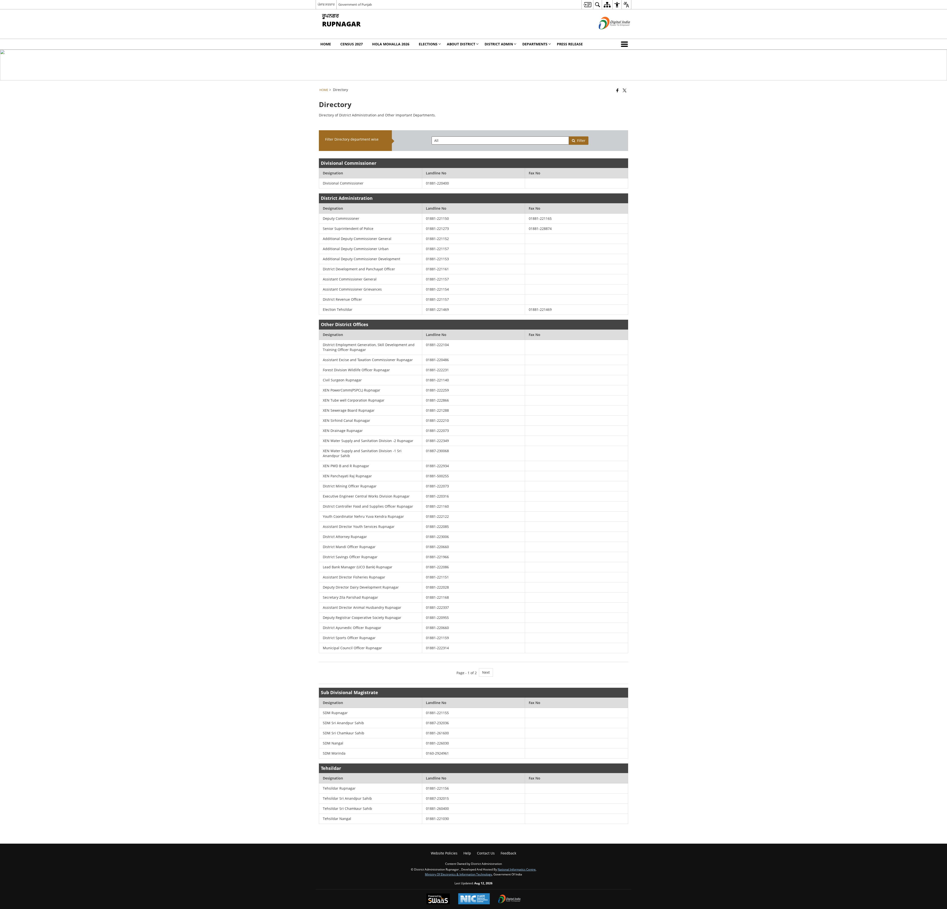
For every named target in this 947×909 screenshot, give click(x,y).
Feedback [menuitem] (508, 853)
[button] (625, 44)
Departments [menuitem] (534, 44)
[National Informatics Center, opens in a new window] (474, 899)
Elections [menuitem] (428, 44)
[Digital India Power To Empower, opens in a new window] (509, 899)
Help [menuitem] (467, 853)
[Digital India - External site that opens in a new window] (608, 33)
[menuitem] (587, 4)
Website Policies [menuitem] (444, 853)
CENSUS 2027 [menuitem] (351, 44)
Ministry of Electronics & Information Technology (458, 874)
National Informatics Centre (517, 869)
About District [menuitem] (461, 44)
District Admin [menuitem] (499, 44)
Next (486, 672)
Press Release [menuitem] (570, 44)
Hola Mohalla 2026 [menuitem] (390, 44)
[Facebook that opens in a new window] (617, 90)
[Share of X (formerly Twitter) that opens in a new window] (624, 90)
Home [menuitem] (325, 44)
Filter (581, 140)
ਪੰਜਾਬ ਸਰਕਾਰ (326, 4)
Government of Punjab (355, 4)
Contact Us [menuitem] (486, 853)
